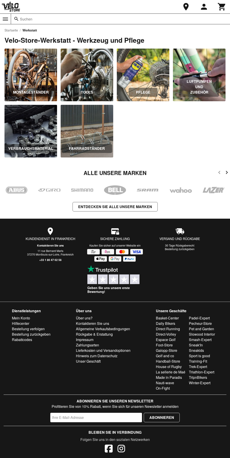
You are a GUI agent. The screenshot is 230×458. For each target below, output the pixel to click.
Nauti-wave (165, 382)
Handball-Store (168, 361)
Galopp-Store (166, 350)
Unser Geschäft (88, 361)
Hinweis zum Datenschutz (96, 355)
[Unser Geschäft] (185, 6)
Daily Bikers (165, 323)
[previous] (219, 173)
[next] (226, 173)
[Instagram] (121, 449)
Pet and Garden (201, 328)
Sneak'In (196, 345)
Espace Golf (165, 339)
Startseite (11, 30)
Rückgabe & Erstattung (94, 334)
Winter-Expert (199, 382)
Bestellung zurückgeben (180, 249)
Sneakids (196, 350)
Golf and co (165, 355)
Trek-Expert (198, 366)
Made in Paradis (169, 377)
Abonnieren (161, 417)
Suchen (26, 19)
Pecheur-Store (200, 323)
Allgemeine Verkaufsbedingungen (103, 328)
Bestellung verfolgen (28, 328)
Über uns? (84, 318)
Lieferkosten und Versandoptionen (103, 350)
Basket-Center (167, 318)
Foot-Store (164, 345)
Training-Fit (198, 361)
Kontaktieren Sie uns (50, 245)
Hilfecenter (20, 323)
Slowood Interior (202, 334)
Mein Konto (21, 318)
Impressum (84, 339)
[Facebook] (108, 449)
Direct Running (168, 328)
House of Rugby (169, 366)
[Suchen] (16, 19)
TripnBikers (198, 377)
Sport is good (199, 355)
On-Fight (163, 388)
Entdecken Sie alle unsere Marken (115, 206)
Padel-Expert (199, 318)
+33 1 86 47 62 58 (50, 260)
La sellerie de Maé (170, 372)
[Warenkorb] (221, 6)
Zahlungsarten (87, 345)
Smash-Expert (200, 339)
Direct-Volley (166, 334)
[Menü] (5, 19)
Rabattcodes (22, 339)
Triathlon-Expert (201, 372)
